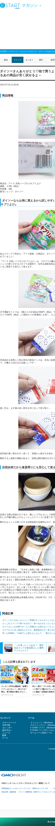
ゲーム (5, 738)
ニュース (6, 733)
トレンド (24, 51)
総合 (6, 60)
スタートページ (9, 722)
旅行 (41, 60)
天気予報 (6, 725)
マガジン (32, 51)
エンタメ (29, 60)
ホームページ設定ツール (41, 733)
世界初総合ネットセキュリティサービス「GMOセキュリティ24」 (25, 788)
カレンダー (7, 727)
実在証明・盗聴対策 (8, 792)
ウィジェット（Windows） (42, 722)
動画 (4, 735)
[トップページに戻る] (10, 6)
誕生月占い (7, 730)
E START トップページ (8, 51)
